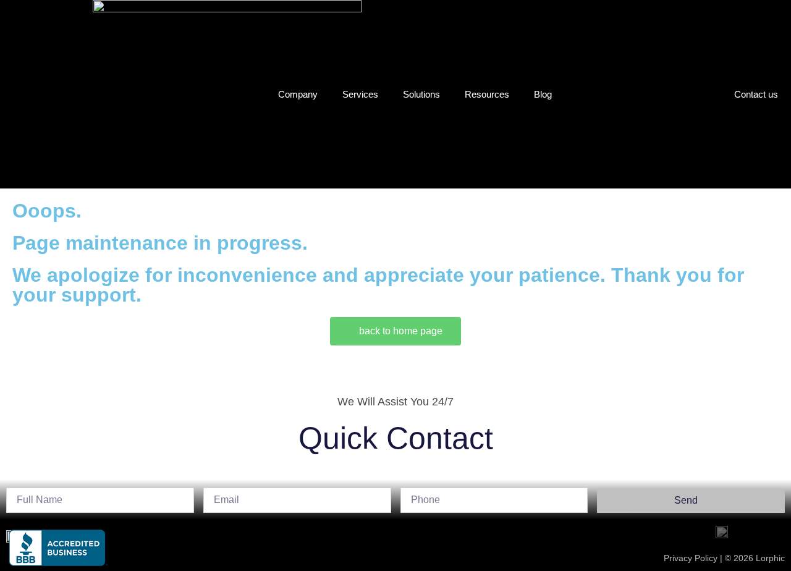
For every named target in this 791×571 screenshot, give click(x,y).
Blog (543, 94)
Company (298, 94)
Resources (487, 94)
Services (360, 94)
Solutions (421, 94)
